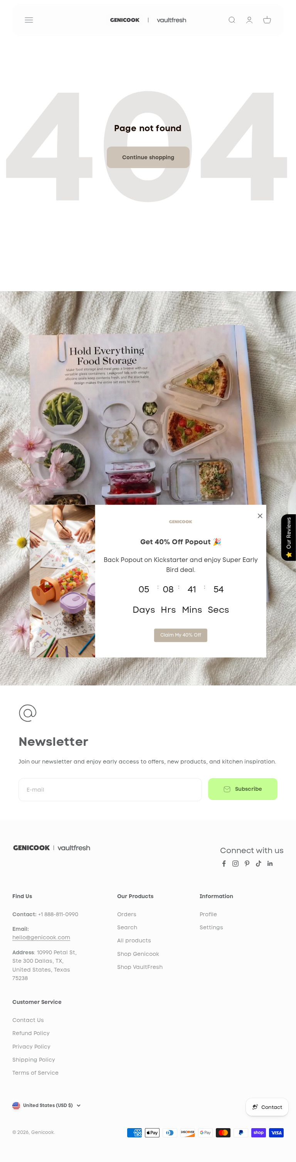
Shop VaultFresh (140, 967)
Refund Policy (31, 1033)
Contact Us (28, 1020)
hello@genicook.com (41, 937)
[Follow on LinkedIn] (270, 863)
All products (134, 940)
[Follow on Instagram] (235, 863)
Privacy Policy (31, 1046)
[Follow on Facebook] (224, 863)
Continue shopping (148, 157)
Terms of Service (35, 1072)
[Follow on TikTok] (258, 863)
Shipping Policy (33, 1059)
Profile (208, 914)
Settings (211, 927)
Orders (126, 914)
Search (127, 927)
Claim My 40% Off (180, 635)
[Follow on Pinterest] (247, 863)
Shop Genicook (138, 953)
